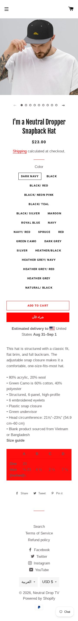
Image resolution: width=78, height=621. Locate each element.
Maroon (54, 213)
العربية (26, 582)
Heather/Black (48, 250)
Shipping (20, 151)
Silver (22, 250)
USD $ (47, 582)
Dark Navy (30, 176)
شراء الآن (38, 317)
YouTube (41, 570)
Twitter (41, 557)
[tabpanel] (39, 56)
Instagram (41, 563)
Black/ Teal (39, 204)
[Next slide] (63, 105)
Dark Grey (53, 241)
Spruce (44, 232)
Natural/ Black (38, 287)
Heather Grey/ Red (38, 269)
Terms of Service (39, 533)
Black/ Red (39, 185)
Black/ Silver (28, 213)
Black (52, 176)
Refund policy (39, 540)
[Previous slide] (15, 105)
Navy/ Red (22, 232)
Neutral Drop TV (46, 593)
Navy (52, 222)
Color (39, 167)
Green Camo (26, 241)
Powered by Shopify (39, 598)
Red (61, 232)
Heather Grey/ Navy (39, 259)
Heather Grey (38, 278)
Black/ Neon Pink (39, 194)
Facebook (41, 550)
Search (39, 527)
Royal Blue (30, 222)
